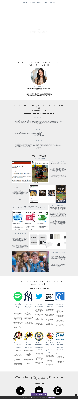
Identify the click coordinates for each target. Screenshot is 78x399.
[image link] (39, 4)
